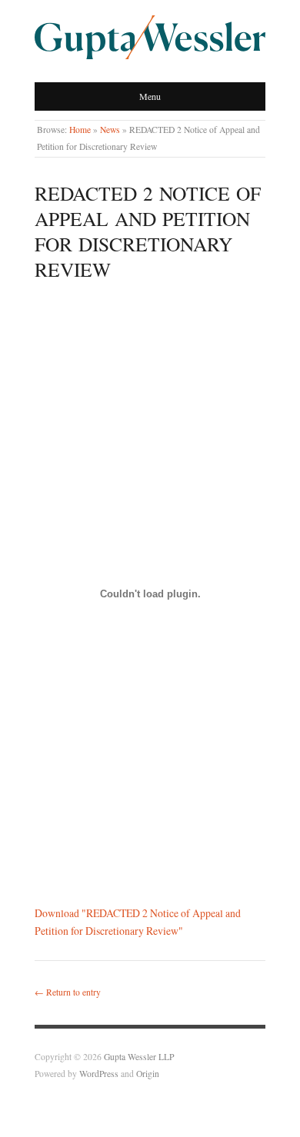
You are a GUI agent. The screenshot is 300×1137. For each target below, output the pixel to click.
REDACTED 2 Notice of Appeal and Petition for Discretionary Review (148, 231)
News (110, 129)
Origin (147, 1073)
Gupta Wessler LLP (139, 1056)
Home (80, 129)
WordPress (98, 1073)
